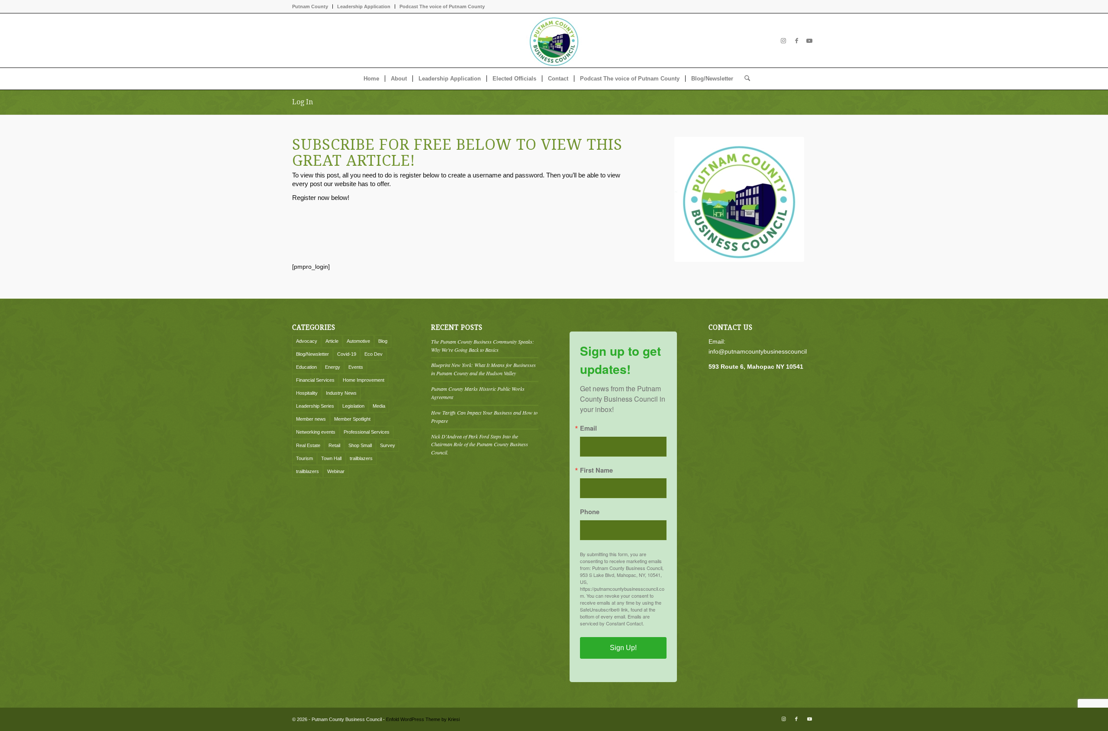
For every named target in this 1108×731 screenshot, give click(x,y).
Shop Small (360, 445)
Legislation (353, 406)
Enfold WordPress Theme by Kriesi (423, 719)
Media (379, 406)
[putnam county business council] (739, 199)
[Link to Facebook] (796, 40)
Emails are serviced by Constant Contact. (615, 620)
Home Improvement (363, 380)
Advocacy (306, 341)
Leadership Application (363, 6)
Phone (589, 512)
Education (306, 367)
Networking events (315, 432)
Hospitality (307, 393)
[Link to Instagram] (783, 40)
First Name (596, 470)
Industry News (341, 393)
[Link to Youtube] (809, 40)
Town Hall (331, 458)
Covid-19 (346, 354)
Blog (382, 341)
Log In (302, 102)
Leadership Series (315, 406)
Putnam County (310, 6)
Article (331, 341)
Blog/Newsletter (312, 354)
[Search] (744, 79)
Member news (311, 419)
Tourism (304, 458)
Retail (334, 445)
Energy (332, 367)
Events (355, 367)
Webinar (336, 471)
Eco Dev (373, 354)
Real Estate (308, 445)
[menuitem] (312, 6)
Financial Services (315, 380)
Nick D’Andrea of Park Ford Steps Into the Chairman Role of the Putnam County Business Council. (479, 444)
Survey (387, 445)
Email (588, 428)
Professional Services (367, 432)
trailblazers (361, 458)
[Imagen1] (554, 40)
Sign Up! (623, 647)
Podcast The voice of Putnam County (442, 6)
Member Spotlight (352, 419)
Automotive (358, 341)
